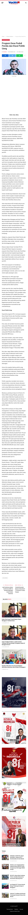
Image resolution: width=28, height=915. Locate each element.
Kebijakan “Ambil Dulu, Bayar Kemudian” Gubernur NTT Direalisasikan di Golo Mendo (17, 857)
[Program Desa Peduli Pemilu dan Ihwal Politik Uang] (14, 67)
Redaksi (5, 51)
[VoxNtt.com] (14, 2)
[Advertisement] (14, 20)
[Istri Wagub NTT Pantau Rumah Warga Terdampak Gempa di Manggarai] (5, 886)
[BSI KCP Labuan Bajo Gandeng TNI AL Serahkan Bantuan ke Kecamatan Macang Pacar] (5, 877)
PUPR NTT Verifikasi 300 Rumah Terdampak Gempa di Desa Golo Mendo (17, 895)
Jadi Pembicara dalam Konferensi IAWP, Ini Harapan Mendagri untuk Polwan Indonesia (7, 590)
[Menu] (2, 2)
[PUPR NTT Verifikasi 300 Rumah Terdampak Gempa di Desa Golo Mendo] (5, 895)
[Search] (26, 2)
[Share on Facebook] (5, 55)
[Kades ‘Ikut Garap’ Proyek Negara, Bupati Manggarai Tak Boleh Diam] (14, 610)
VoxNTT (16, 906)
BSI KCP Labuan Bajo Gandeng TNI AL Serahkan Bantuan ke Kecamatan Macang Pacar (17, 877)
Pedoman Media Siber (15, 911)
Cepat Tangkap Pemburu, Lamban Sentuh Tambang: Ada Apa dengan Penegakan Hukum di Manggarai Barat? (13, 643)
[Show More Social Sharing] (24, 55)
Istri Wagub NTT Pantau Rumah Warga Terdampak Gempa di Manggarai (17, 886)
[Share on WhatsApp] (19, 55)
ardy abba (5, 577)
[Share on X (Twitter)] (12, 55)
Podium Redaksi (5, 39)
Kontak (21, 909)
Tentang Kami (10, 909)
